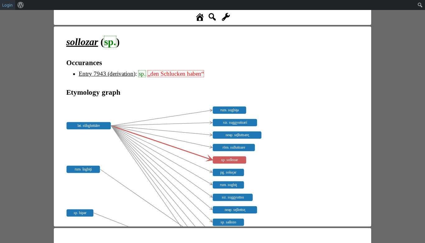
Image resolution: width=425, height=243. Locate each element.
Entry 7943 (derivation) (107, 73)
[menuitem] (20, 5)
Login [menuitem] (7, 4)
